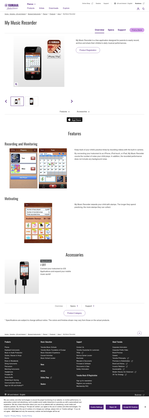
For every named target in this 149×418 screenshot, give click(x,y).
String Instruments (11, 363)
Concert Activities (47, 355)
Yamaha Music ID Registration (86, 375)
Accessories (82, 111)
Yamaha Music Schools (49, 347)
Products (30, 8)
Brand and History (118, 363)
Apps (59, 14)
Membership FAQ (82, 386)
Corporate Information (119, 347)
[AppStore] (74, 119)
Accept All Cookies (130, 407)
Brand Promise (117, 352)
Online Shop (86, 3)
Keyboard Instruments (12, 350)
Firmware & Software (83, 363)
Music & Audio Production (13, 352)
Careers (115, 355)
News (42, 364)
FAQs (78, 352)
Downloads (53, 8)
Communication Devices (13, 383)
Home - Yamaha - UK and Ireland (15, 14)
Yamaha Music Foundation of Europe (53, 350)
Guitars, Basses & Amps (13, 355)
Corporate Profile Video (120, 350)
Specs (111, 29)
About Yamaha (117, 341)
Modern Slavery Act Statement (122, 372)
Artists (41, 8)
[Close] (145, 406)
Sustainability (117, 369)
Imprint (7, 416)
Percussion (8, 366)
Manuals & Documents (84, 361)
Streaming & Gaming (12, 380)
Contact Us (80, 347)
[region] (74, 407)
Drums (7, 358)
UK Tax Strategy (118, 374)
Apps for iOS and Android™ (14, 385)
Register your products (84, 383)
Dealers (98, 3)
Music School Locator (48, 358)
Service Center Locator (84, 355)
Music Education (46, 341)
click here (15, 411)
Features (63, 111)
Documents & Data (82, 366)
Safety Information (82, 369)
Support (106, 3)
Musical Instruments (34, 14)
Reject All (113, 407)
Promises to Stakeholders (121, 361)
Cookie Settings (96, 407)
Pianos (30, 4)
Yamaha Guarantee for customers (87, 350)
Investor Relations (118, 366)
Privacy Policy (16, 416)
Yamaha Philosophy (119, 358)
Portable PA (9, 374)
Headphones (9, 372)
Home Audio (9, 377)
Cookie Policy (27, 416)
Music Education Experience (50, 352)
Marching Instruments (12, 369)
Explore (66, 8)
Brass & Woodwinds (11, 361)
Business (138, 3)
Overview (99, 29)
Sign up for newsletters (84, 381)
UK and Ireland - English (124, 3)
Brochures (79, 358)
